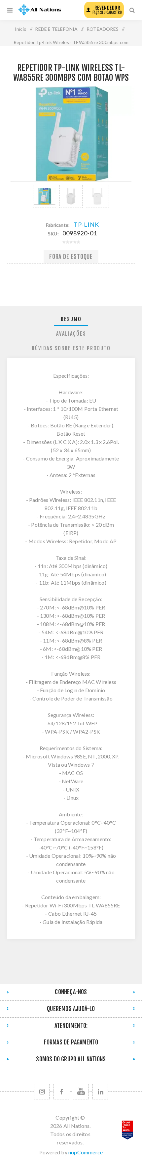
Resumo (71, 319)
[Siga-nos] (42, 1091)
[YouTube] (81, 1091)
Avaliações (71, 333)
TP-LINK (86, 224)
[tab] (71, 319)
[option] (44, 196)
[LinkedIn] (100, 1091)
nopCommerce (85, 1152)
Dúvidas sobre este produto (71, 348)
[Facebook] (61, 1091)
